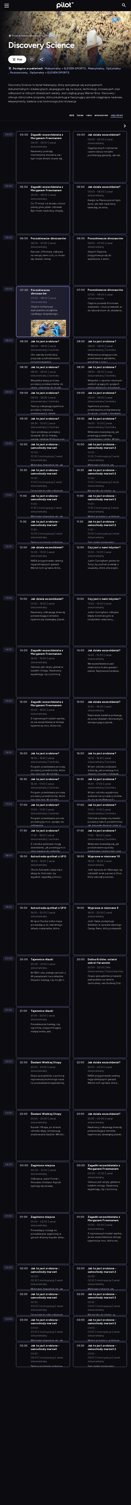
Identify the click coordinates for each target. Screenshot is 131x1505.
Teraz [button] (80, 115)
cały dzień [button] (117, 115)
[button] (125, 126)
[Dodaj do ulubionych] (32, 59)
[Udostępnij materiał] (41, 59)
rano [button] (89, 115)
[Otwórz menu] (7, 5)
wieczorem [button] (101, 115)
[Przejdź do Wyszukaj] (124, 5)
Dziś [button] (71, 115)
